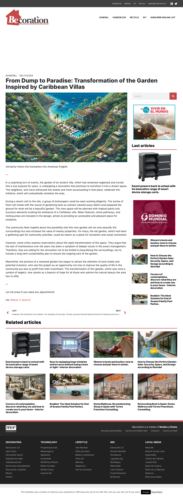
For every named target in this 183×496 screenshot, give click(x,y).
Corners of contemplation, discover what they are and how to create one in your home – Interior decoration (163, 281)
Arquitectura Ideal (14, 458)
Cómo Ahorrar (116, 469)
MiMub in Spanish (20, 299)
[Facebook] (171, 3)
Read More (156, 492)
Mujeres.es (80, 466)
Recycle (142, 3)
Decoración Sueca (14, 455)
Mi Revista (115, 477)
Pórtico (9, 477)
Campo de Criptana (154, 458)
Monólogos (115, 462)
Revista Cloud (47, 469)
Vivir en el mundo (83, 469)
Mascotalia (115, 466)
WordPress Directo (49, 462)
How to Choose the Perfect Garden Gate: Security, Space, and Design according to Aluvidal (162, 261)
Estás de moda (82, 451)
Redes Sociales (48, 466)
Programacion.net (49, 447)
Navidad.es (115, 455)
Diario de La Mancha (154, 469)
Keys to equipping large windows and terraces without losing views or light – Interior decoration (69, 364)
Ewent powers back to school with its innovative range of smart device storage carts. (153, 189)
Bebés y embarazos (84, 455)
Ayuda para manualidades (18, 466)
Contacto (155, 430)
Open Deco (11, 451)
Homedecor (116, 3)
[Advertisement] (91, 49)
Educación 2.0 (117, 447)
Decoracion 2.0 (13, 447)
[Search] (173, 96)
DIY (135, 3)
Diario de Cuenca (153, 466)
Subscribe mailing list (157, 3)
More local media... (154, 477)
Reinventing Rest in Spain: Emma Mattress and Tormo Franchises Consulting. (156, 406)
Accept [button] (146, 492)
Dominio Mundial (118, 451)
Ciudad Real (151, 462)
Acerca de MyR (170, 430)
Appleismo (45, 455)
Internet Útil (46, 473)
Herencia (149, 473)
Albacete (149, 447)
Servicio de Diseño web (136, 430)
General (127, 3)
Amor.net (79, 458)
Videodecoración (13, 462)
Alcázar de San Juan (155, 451)
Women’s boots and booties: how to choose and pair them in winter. (163, 243)
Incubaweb (46, 458)
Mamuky (79, 462)
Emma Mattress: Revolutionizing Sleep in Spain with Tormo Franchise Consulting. (112, 406)
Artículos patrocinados (111, 430)
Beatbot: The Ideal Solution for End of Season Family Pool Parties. (161, 299)
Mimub (9, 473)
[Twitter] (176, 3)
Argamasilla (150, 455)
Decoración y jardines (16, 469)
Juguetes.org (116, 458)
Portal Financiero (118, 473)
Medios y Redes (168, 426)
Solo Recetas (81, 447)
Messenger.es (47, 451)
